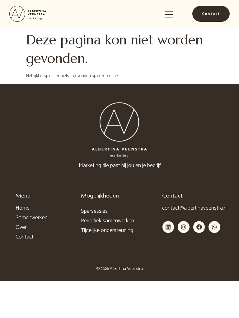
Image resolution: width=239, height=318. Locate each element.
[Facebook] (199, 227)
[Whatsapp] (214, 227)
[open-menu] (168, 14)
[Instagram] (183, 227)
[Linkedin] (168, 227)
